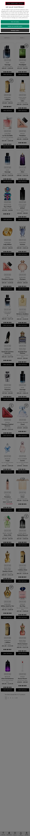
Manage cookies (15, 30)
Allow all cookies (15, 22)
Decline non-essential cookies (15, 26)
